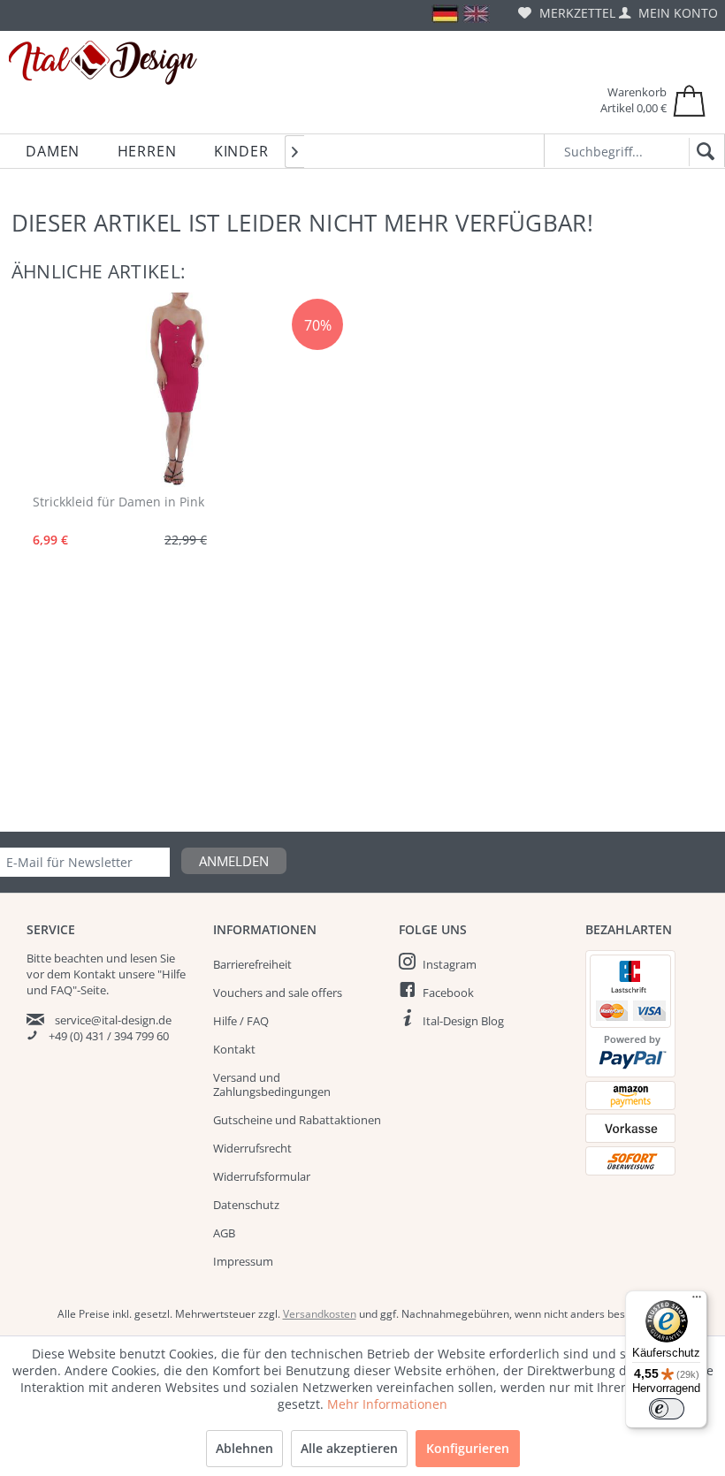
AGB (224, 1233)
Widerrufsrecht (252, 1148)
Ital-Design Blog (463, 1021)
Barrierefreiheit (252, 964)
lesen (143, 958)
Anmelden (234, 861)
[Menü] (696, 1301)
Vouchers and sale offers (277, 992)
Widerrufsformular (261, 1176)
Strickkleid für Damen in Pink (118, 501)
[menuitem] (566, 12)
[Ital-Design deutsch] (445, 13)
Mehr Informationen (387, 1404)
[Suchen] (702, 152)
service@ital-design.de (113, 1020)
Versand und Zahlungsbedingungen (272, 1084)
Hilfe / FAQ (241, 1021)
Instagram (450, 964)
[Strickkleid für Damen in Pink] (165, 390)
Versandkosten (319, 1313)
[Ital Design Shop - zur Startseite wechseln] (103, 63)
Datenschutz (246, 1205)
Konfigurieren (467, 1448)
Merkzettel (575, 12)
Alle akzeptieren (349, 1448)
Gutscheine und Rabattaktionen (297, 1120)
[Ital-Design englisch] (476, 13)
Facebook (448, 992)
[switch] (666, 1408)
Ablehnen (244, 1448)
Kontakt (234, 1049)
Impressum (243, 1261)
